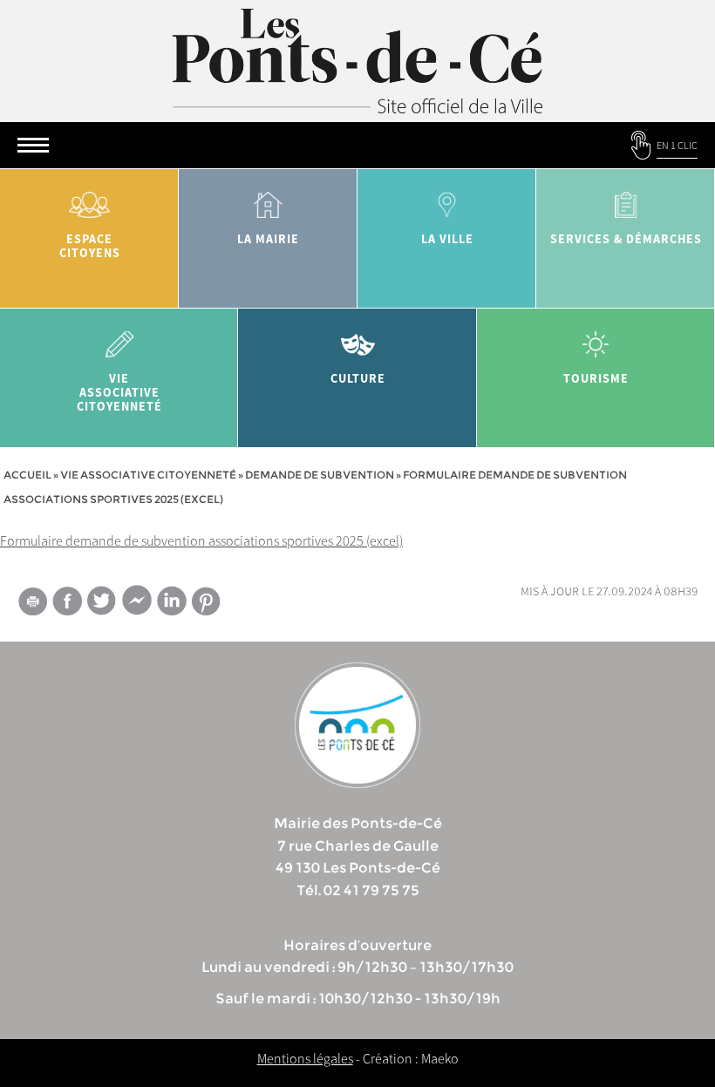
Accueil (27, 474)
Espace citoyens (89, 246)
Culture (357, 378)
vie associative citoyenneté (119, 392)
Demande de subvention (319, 474)
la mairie (268, 239)
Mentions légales (305, 1058)
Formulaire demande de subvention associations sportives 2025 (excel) (201, 540)
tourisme (596, 378)
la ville (447, 239)
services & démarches (626, 239)
